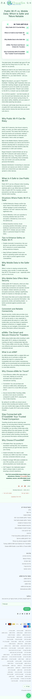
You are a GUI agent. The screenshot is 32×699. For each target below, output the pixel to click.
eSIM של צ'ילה (27, 652)
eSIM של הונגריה (19, 663)
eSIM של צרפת (27, 637)
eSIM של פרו (28, 674)
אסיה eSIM (28, 584)
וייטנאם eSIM (19, 637)
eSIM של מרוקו (27, 670)
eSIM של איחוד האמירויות (25, 680)
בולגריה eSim (4, 648)
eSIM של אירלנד (27, 665)
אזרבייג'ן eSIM (7, 645)
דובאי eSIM (28, 659)
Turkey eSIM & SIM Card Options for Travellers (17, 543)
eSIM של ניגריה (27, 672)
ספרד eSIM (21, 641)
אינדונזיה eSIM (27, 632)
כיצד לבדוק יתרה (26, 530)
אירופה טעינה (27, 581)
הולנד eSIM (19, 670)
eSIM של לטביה (5, 665)
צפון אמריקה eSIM (26, 586)
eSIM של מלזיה (27, 639)
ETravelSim (24, 690)
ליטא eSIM (18, 667)
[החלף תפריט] (30, 3)
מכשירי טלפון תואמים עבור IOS (22, 517)
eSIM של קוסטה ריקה (16, 654)
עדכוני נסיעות (27, 569)
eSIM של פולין (10, 674)
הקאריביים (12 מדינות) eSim (15, 650)
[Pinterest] (17, 613)
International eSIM (25, 589)
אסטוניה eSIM (28, 643)
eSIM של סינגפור (11, 637)
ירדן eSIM (19, 665)
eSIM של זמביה (14, 680)
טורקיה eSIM (4, 632)
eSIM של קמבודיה (27, 650)
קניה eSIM (13, 665)
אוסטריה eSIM (16, 645)
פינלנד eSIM (20, 643)
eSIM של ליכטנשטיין (26, 667)
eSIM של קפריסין (27, 656)
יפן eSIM (19, 635)
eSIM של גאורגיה (27, 661)
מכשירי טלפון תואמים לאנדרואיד (22, 520)
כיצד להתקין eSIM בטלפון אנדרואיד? (21, 536)
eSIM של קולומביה (27, 654)
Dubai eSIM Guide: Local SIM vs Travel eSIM (18, 546)
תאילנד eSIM (12, 632)
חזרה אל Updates (16, 496)
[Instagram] (24, 613)
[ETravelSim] (16, 3)
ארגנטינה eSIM (12, 643)
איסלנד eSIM (10, 663)
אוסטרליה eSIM (11, 635)
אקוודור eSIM (21, 659)
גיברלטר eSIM (27, 663)
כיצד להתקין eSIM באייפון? (24, 538)
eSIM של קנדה (10, 639)
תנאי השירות (27, 561)
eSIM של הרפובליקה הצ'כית (15, 656)
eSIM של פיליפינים (19, 674)
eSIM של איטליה (18, 639)
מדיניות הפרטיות (26, 564)
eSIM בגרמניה (18, 661)
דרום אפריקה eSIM (26, 635)
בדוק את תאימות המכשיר (24, 525)
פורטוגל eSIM (28, 676)
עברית (27, 686)
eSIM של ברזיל (6, 641)
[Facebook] (27, 613)
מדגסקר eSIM (10, 667)
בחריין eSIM (28, 648)
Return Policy (27, 558)
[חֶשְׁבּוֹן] (5, 3)
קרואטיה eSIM (6, 654)
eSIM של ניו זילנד (11, 670)
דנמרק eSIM (4, 656)
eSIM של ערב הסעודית (26, 678)
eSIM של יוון (28, 641)
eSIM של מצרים (12, 659)
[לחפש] (27, 3)
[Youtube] (22, 613)
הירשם (27, 609)
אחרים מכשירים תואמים (24, 523)
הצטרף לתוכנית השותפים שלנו (23, 528)
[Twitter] (29, 613)
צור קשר (28, 512)
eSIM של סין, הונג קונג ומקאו (16, 652)
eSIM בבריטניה (20, 630)
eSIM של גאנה (10, 661)
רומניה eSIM (11, 676)
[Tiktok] (20, 613)
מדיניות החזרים (27, 556)
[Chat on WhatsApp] (28, 695)
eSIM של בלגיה (12, 648)
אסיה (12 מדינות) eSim (26, 645)
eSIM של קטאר (19, 676)
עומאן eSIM (10, 672)
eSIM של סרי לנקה (15, 678)
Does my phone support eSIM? (22, 541)
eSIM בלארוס (21, 648)
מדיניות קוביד (27, 566)
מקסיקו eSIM (20, 632)
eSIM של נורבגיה (18, 672)
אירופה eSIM (27, 578)
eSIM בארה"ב (12, 630)
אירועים (29, 533)
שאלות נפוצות (27, 515)
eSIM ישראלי (14, 641)
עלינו (29, 510)
